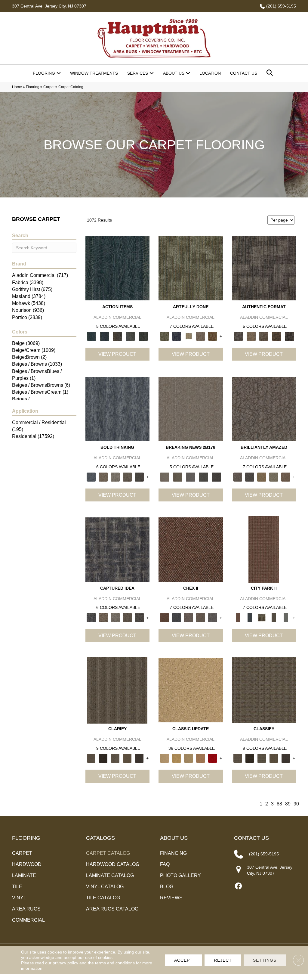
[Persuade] (127, 758)
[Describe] (115, 758)
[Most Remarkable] (176, 336)
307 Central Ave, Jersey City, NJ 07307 (49, 6)
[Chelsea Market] (191, 549)
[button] (58, 73)
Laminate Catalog (110, 875)
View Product (117, 354)
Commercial (28, 920)
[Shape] (117, 408)
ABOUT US (174, 838)
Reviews (171, 897)
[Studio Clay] (201, 758)
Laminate (24, 875)
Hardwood (27, 864)
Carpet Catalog (108, 853)
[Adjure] (139, 758)
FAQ (165, 864)
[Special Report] (177, 476)
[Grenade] (103, 476)
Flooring (44, 73)
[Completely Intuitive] (262, 476)
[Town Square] (213, 617)
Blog (166, 886)
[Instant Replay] (190, 476)
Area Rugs (26, 908)
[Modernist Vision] (188, 336)
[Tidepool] (117, 267)
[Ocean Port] (104, 336)
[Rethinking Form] (276, 336)
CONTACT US (251, 838)
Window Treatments (94, 73)
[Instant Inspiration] (286, 476)
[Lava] (115, 476)
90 (296, 803)
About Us (173, 73)
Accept (183, 960)
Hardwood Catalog (112, 864)
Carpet (48, 87)
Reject (223, 960)
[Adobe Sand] (191, 690)
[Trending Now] (191, 408)
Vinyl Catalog (105, 886)
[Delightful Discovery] (191, 267)
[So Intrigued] (264, 408)
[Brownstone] (117, 336)
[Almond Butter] (188, 758)
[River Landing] (176, 617)
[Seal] (139, 476)
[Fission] (127, 476)
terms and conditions (115, 962)
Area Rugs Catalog (112, 908)
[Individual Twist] (264, 336)
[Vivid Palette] (213, 336)
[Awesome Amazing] (201, 336)
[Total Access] (216, 476)
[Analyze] (103, 758)
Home (17, 87)
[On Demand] (203, 476)
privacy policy (65, 962)
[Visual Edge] (264, 267)
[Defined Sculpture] (251, 336)
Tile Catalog (103, 897)
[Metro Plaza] (201, 617)
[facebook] (238, 886)
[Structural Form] (289, 336)
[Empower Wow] (274, 476)
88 (279, 803)
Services (137, 73)
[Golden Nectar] (176, 758)
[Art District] (188, 617)
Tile (17, 886)
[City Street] (143, 336)
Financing (173, 853)
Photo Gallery (180, 875)
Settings (264, 960)
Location (210, 73)
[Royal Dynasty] (213, 758)
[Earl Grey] (130, 336)
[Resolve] (117, 690)
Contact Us (243, 73)
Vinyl (19, 897)
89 (288, 803)
